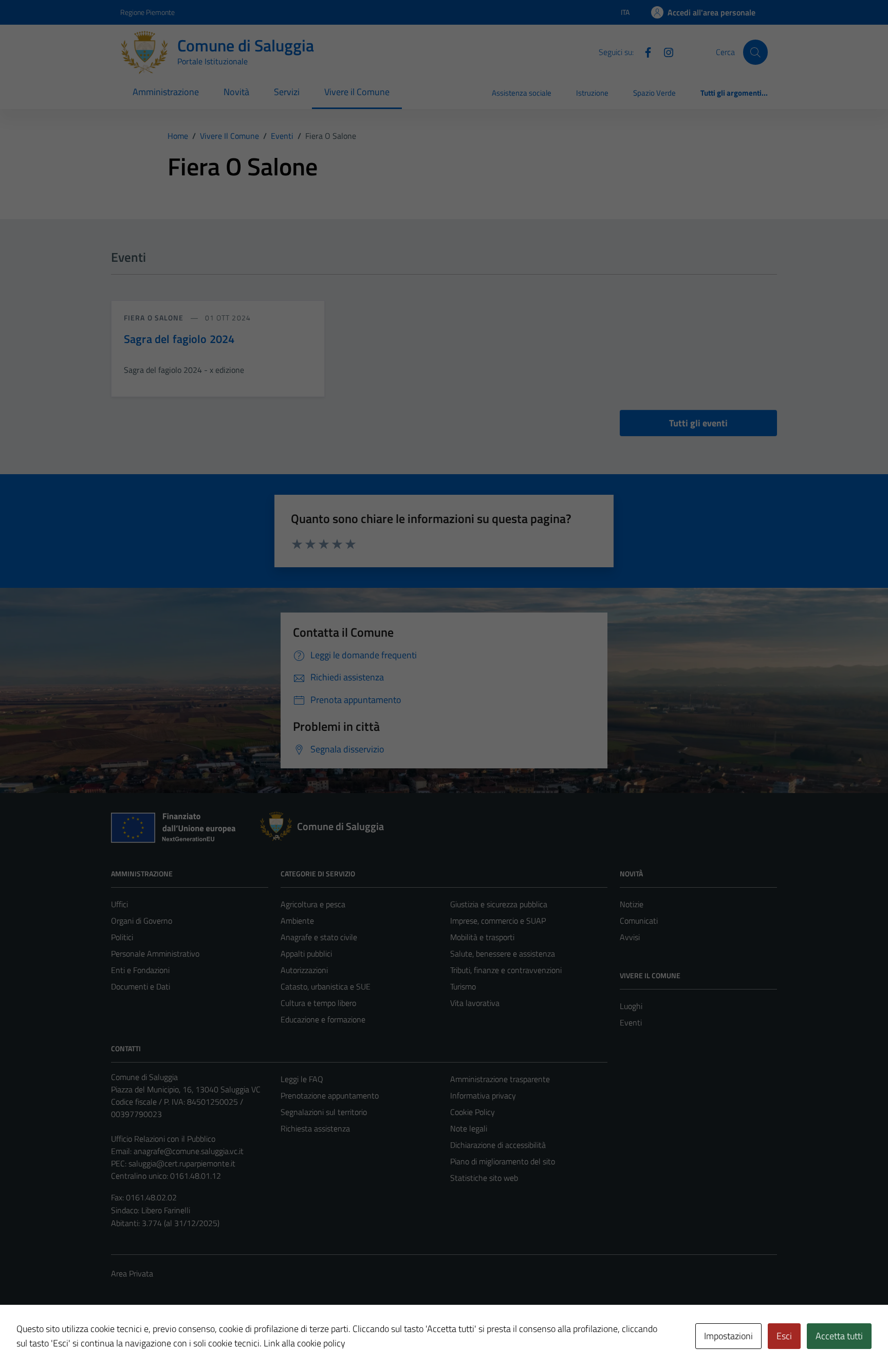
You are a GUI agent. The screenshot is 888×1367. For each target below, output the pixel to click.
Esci (784, 1336)
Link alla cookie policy (304, 1343)
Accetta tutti (839, 1336)
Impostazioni (728, 1336)
